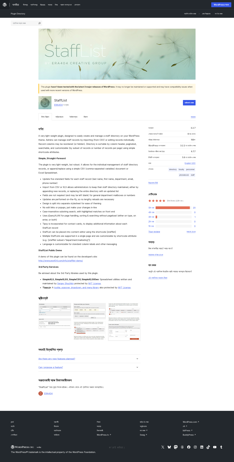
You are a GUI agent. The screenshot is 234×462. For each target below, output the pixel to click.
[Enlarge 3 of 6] (102, 306)
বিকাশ (86, 116)
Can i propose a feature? (50, 367)
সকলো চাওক (191, 231)
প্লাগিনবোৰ (57, 430)
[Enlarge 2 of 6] (67, 321)
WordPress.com (191, 422)
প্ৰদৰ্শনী (56, 422)
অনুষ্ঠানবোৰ (143, 426)
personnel (190, 169)
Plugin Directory (18, 13)
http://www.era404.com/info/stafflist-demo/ (60, 260)
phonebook (184, 175)
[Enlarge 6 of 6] (137, 327)
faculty (181, 169)
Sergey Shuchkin (65, 283)
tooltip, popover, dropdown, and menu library (76, 287)
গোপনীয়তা (14, 435)
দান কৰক (144, 430)
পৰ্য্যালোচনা (59, 116)
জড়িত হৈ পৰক (144, 422)
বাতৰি (12, 426)
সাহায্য (193, 116)
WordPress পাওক (221, 5)
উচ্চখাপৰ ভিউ (153, 182)
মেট (185, 426)
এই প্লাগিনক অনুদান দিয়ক (157, 277)
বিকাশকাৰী (100, 430)
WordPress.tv (104, 435)
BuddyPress (189, 435)
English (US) (190, 163)
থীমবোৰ (56, 426)
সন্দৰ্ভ (12, 422)
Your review (154, 231)
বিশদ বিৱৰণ (45, 116)
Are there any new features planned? (56, 359)
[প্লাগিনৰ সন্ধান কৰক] (39, 23)
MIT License (94, 283)
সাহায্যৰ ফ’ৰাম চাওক (155, 254)
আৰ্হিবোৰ (56, 435)
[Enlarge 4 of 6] (102, 325)
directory (173, 169)
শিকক (98, 422)
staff (192, 175)
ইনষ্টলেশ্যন (73, 116)
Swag (143, 435)
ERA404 (58, 105)
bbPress (188, 430)
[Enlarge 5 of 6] (137, 306)
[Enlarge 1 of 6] (67, 306)
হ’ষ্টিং (12, 430)
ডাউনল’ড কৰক (189, 102)
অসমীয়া (39, 447)
